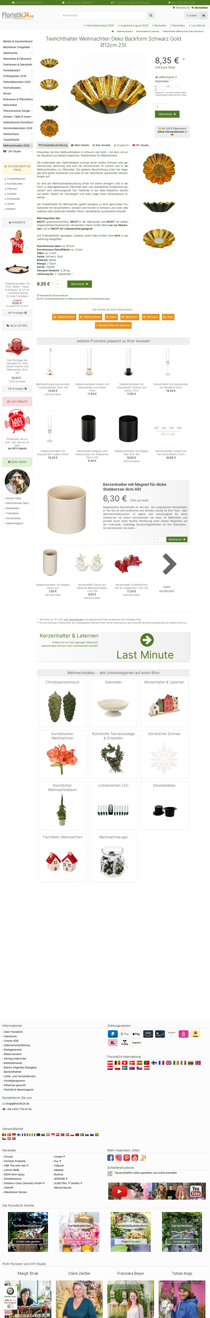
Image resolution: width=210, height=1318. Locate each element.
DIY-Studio (14, 151)
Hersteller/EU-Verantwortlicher (53, 295)
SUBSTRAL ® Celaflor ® (68, 1183)
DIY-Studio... (143, 145)
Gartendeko (13, 518)
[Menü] (15, 1287)
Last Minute (197, 25)
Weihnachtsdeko (125, 31)
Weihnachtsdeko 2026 (16, 145)
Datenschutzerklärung (17, 1045)
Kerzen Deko (13, 498)
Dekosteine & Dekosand (17, 58)
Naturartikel (10, 105)
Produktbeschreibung (54, 145)
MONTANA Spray (14, 1174)
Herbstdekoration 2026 (99, 25)
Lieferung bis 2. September (80, 2)
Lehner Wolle (11, 1170)
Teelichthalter (65, 317)
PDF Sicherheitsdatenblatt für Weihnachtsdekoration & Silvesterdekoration (74, 298)
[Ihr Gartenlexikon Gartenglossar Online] (182, 1232)
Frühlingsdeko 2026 (14, 76)
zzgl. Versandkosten (73, 619)
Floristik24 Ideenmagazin (19, 1089)
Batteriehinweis (13, 1063)
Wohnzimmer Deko (17, 503)
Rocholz (58, 1174)
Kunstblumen (14, 183)
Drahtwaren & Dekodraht (17, 64)
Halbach (59, 1165)
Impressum (10, 1036)
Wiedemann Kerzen (15, 1192)
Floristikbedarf (11, 70)
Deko (112, 317)
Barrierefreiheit (12, 1071)
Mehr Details (81, 145)
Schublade (13, 198)
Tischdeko (12, 513)
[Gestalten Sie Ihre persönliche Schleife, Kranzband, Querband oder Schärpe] (28, 1232)
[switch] (10, 1306)
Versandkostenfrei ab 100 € (29, 2)
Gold (169, 317)
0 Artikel (192, 15)
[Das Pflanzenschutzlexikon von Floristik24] (130, 1232)
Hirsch (10, 203)
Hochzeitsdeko (12, 87)
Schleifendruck (12, 1178)
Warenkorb (182, 7)
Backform (131, 317)
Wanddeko (12, 508)
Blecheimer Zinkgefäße (16, 47)
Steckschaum (11, 134)
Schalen (11, 193)
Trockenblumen (15, 178)
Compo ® (59, 1156)
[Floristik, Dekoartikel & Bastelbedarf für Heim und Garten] (20, 15)
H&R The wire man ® (16, 1165)
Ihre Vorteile (102, 145)
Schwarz (152, 317)
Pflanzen (11, 188)
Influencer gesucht (15, 1085)
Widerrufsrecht (12, 1054)
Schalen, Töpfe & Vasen (17, 116)
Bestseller (160, 25)
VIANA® (8, 1187)
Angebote (122, 145)
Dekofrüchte (10, 53)
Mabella (59, 1170)
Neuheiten (178, 25)
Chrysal (8, 1156)
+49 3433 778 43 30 (19, 1109)
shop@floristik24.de (17, 1103)
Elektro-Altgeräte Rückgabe (20, 1067)
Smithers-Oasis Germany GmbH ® (24, 1183)
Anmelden (201, 7)
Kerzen (7, 93)
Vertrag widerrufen (15, 1058)
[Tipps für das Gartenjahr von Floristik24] (79, 1232)
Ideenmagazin (14, 523)
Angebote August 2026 (134, 25)
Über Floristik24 (13, 1031)
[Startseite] (113, 31)
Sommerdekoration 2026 (17, 128)
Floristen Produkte (15, 1161)
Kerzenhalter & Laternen (147, 31)
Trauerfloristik (11, 139)
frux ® (57, 1161)
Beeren (10, 208)
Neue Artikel (19, 325)
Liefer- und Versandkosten (20, 1076)
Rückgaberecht (13, 1049)
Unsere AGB (11, 1040)
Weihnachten (92, 317)
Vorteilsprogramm (14, 1080)
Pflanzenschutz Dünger (16, 110)
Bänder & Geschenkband (17, 41)
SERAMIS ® (60, 1178)
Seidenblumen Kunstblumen (18, 122)
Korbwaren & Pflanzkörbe (18, 99)
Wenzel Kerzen (63, 1187)
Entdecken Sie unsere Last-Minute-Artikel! (17, 444)
